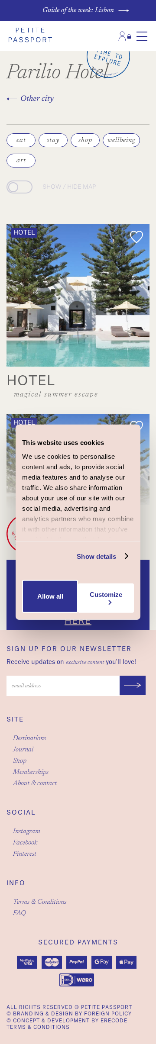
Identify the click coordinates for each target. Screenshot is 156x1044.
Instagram (26, 831)
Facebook (25, 842)
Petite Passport (106, 1007)
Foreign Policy (108, 1014)
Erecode (114, 1020)
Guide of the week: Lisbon (78, 10)
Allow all (50, 596)
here (78, 621)
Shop (19, 760)
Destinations (29, 738)
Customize (106, 594)
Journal (23, 749)
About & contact (35, 783)
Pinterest (24, 854)
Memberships (31, 772)
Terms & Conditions (39, 902)
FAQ (19, 913)
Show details (96, 556)
